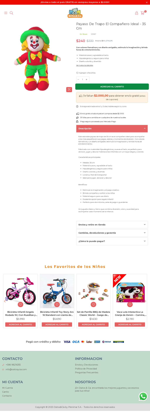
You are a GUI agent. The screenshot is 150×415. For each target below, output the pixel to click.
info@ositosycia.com (16, 369)
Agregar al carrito (20, 324)
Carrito (5, 392)
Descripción (85, 128)
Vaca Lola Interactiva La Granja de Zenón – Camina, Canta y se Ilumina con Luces (130, 314)
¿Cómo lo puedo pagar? (92, 241)
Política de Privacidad (86, 368)
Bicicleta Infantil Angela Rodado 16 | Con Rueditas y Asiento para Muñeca (20, 314)
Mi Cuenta (7, 388)
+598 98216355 (13, 364)
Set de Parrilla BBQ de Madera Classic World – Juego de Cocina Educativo (93, 314)
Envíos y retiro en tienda (92, 224)
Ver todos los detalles (84, 65)
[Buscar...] (11, 13)
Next (145, 301)
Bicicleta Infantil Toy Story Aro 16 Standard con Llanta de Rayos (57, 314)
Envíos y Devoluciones (86, 364)
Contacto (7, 395)
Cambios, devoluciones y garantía (97, 233)
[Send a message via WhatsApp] (143, 396)
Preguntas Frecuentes (86, 372)
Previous (4, 301)
